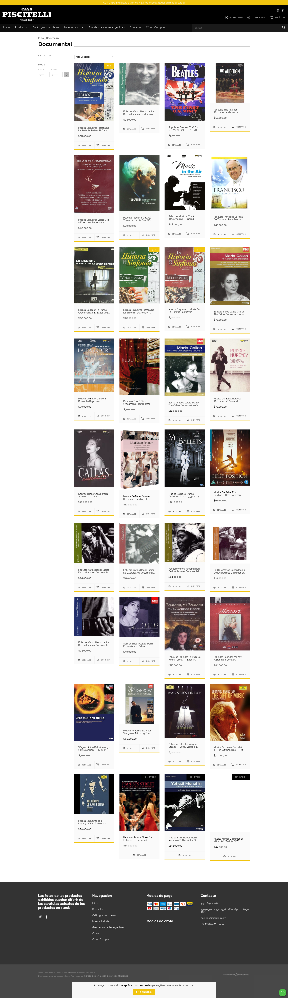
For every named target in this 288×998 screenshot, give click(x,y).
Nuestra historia (74, 27)
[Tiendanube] (236, 976)
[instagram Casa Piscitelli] (277, 10)
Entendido (144, 992)
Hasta (54, 69)
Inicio (6, 27)
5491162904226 (209, 903)
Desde (41, 69)
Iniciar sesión (258, 17)
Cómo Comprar (155, 27)
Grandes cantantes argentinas (106, 27)
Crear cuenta (236, 17)
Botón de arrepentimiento (114, 977)
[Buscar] (284, 27)
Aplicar (66, 74)
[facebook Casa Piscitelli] (283, 10)
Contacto (135, 27)
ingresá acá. (90, 977)
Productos (21, 27)
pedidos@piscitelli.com (213, 918)
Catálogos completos (46, 27)
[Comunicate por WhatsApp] (282, 992)
